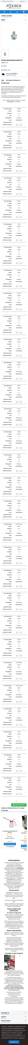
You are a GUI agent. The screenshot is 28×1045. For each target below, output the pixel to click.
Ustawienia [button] (21, 1038)
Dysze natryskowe (14, 930)
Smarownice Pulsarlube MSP (12, 883)
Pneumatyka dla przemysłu (14, 910)
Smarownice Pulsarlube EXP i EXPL (14, 887)
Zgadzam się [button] (14, 1042)
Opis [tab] (2, 80)
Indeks (3, 62)
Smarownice (14, 890)
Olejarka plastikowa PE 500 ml (10, 831)
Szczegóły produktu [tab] (13, 80)
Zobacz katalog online (16, 987)
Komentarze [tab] (5, 83)
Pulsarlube (20, 868)
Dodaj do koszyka (10, 844)
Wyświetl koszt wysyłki (11, 75)
